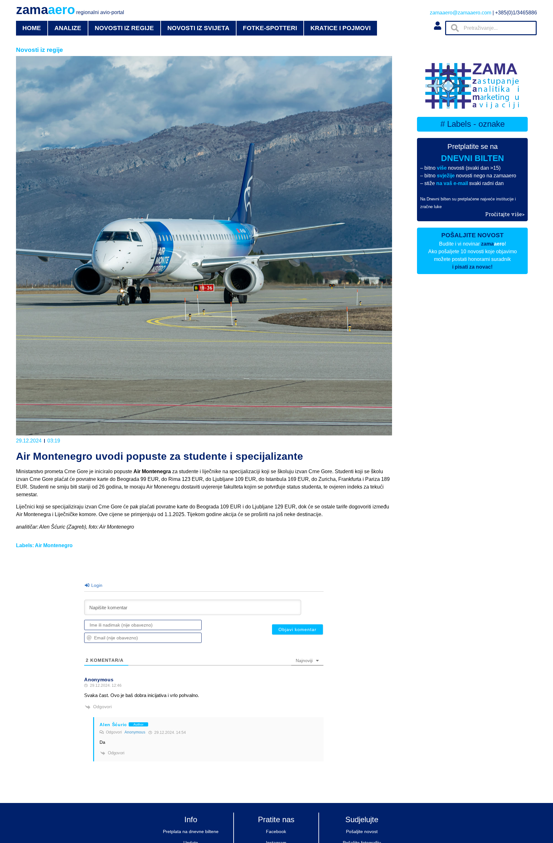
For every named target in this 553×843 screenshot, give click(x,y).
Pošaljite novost (362, 831)
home (31, 28)
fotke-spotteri (270, 28)
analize (67, 28)
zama (70, 10)
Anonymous (134, 732)
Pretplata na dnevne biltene (191, 831)
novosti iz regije (124, 28)
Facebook (276, 831)
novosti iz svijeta (198, 28)
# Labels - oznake (472, 123)
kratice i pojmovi (340, 28)
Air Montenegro (54, 545)
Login (96, 585)
